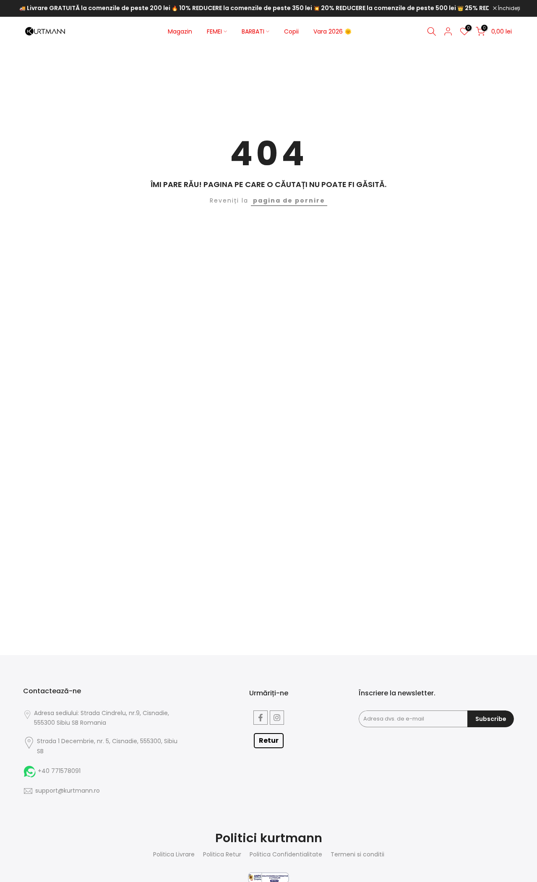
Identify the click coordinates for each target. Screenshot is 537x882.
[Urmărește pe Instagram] (277, 717)
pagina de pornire (289, 200)
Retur (269, 740)
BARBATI (253, 31)
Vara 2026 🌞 (332, 31)
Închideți (508, 8)
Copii (291, 31)
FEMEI (214, 31)
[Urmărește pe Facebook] (260, 717)
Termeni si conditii (357, 855)
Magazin (180, 31)
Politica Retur (222, 855)
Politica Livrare (174, 855)
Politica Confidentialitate (286, 855)
